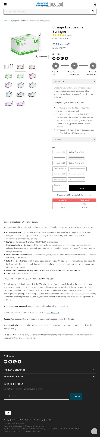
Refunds (14, 420)
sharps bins (33, 319)
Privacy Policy (38, 420)
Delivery (6, 420)
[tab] (74, 81)
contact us (36, 306)
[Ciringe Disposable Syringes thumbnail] (8, 66)
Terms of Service (25, 420)
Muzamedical (62, 38)
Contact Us (49, 420)
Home (6, 21)
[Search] (93, 12)
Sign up (76, 396)
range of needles (53, 312)
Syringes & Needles (18, 21)
